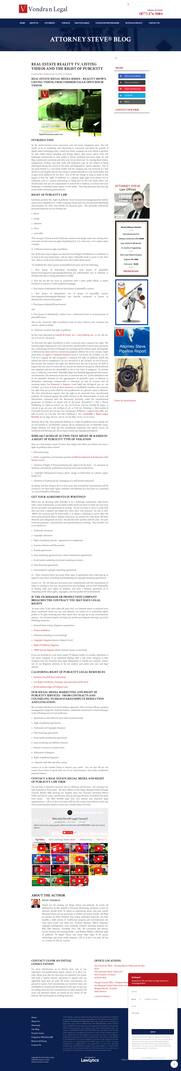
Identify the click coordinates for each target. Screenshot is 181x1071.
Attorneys (50, 23)
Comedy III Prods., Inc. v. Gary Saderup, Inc (74, 335)
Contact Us (36, 1045)
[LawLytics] (90, 1060)
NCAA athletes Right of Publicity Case (51, 687)
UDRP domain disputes (44, 650)
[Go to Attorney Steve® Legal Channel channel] (69, 812)
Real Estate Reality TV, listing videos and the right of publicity (67, 66)
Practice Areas (82, 23)
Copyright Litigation (43, 640)
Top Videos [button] (39, 840)
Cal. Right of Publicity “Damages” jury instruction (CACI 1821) (61, 682)
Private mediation (42, 630)
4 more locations (101, 996)
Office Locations (107, 961)
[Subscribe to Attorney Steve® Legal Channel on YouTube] (70, 832)
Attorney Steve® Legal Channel (70, 818)
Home (22, 23)
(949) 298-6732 (100, 991)
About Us (34, 23)
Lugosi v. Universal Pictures (57, 355)
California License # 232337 (40, 1060)
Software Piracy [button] (86, 840)
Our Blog (66, 23)
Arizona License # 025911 (40, 1062)
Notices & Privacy (39, 1041)
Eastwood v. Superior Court (64, 384)
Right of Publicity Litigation (46, 645)
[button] (34, 864)
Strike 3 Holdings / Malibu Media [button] (62, 840)
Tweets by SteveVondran (125, 400)
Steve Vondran (44, 74)
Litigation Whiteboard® (107, 23)
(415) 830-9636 (100, 977)
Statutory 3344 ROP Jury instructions (50, 677)
